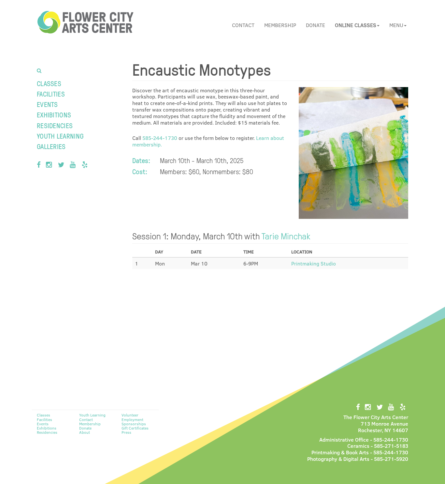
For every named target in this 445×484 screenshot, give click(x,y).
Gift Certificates (135, 428)
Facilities (51, 93)
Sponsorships (134, 423)
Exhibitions (54, 114)
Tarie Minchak (286, 236)
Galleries (51, 146)
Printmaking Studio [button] (313, 263)
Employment (132, 419)
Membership (280, 25)
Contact (243, 25)
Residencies (55, 125)
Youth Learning (60, 135)
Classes (49, 83)
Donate (315, 25)
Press (126, 432)
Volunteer (130, 414)
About (84, 432)
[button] (357, 25)
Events (47, 104)
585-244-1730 (159, 137)
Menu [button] (396, 25)
